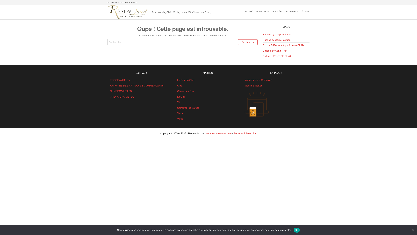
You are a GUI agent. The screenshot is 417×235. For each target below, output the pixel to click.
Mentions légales (254, 85)
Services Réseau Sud (245, 133)
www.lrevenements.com (219, 133)
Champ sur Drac (186, 91)
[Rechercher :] (183, 42)
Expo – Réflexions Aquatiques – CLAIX (283, 45)
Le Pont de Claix (186, 80)
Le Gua (181, 96)
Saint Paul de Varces (188, 107)
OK (296, 230)
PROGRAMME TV (120, 80)
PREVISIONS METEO (122, 96)
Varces (181, 113)
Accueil (249, 11)
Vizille (180, 118)
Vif (178, 102)
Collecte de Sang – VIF (275, 50)
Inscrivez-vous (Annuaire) (258, 80)
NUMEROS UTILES (121, 91)
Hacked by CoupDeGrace (276, 34)
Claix (180, 85)
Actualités (277, 11)
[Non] (413, 230)
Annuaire (290, 11)
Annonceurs (262, 11)
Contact (306, 11)
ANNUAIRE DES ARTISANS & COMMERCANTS (137, 85)
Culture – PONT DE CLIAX (277, 56)
